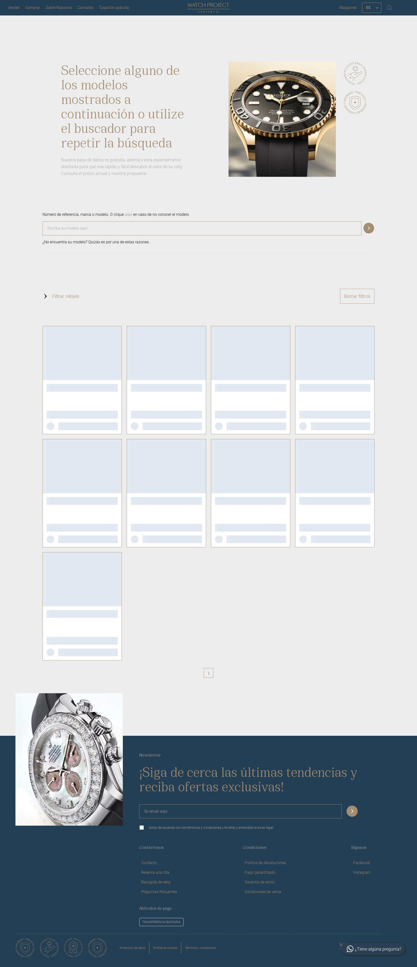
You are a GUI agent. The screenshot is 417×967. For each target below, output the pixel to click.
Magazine (347, 7)
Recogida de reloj (155, 882)
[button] (369, 228)
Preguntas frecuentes (159, 891)
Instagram (362, 872)
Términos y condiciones (200, 948)
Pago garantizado (260, 872)
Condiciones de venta (263, 891)
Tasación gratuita (114, 7)
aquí (128, 214)
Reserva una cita (155, 872)
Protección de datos (132, 948)
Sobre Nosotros (59, 7)
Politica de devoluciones (265, 862)
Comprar (32, 7)
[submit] (352, 811)
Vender (14, 7)
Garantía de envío (260, 882)
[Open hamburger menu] (403, 8)
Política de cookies (165, 948)
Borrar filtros (357, 296)
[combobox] (208, 226)
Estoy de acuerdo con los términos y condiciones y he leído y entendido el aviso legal (211, 828)
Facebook (361, 862)
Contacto (85, 7)
